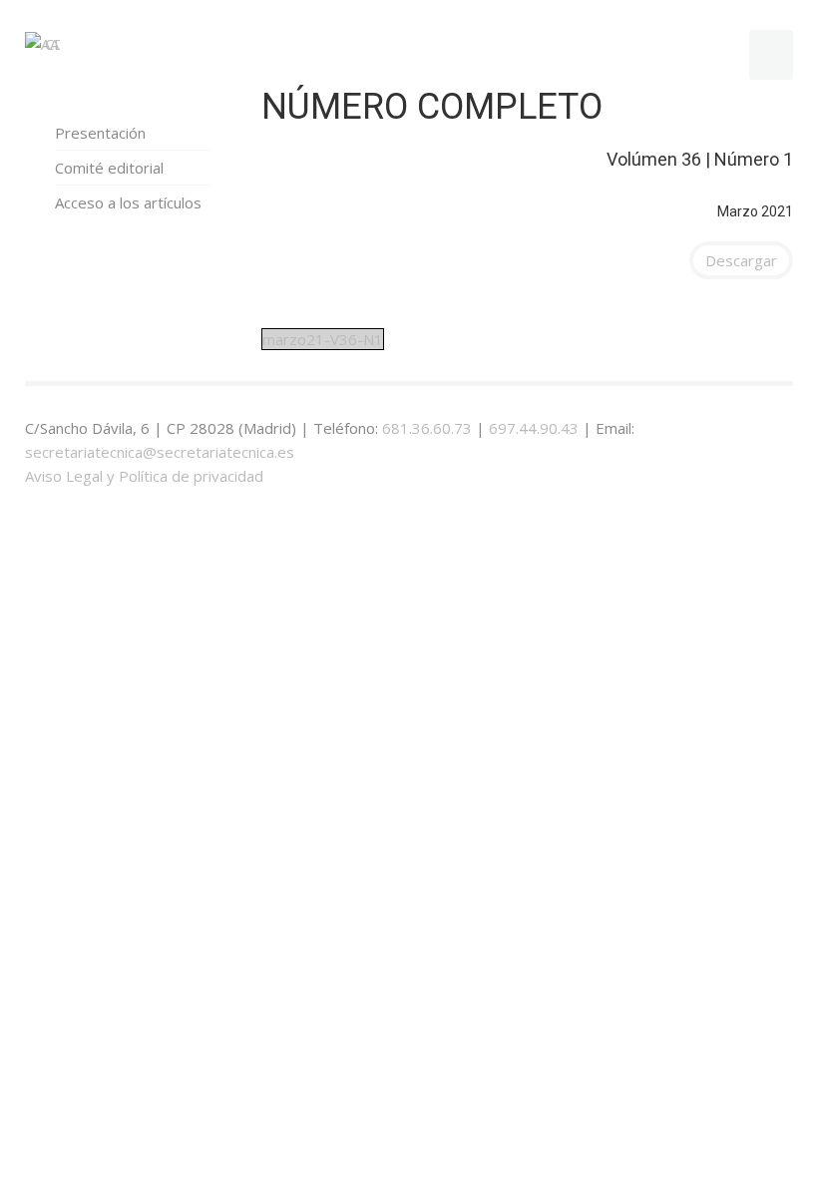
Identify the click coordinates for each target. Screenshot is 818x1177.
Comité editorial (109, 168)
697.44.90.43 (534, 428)
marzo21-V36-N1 (322, 339)
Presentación (100, 133)
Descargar (741, 260)
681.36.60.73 (427, 428)
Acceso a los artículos (128, 202)
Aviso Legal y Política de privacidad (144, 476)
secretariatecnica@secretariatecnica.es (159, 452)
